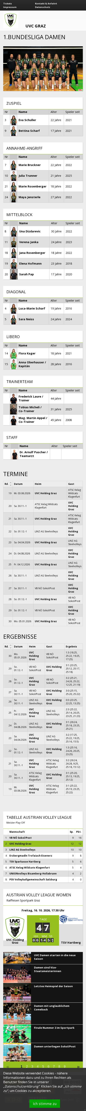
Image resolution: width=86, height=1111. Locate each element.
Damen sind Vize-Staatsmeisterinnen (47, 969)
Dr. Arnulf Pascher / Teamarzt (34, 454)
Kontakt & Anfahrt (46, 3)
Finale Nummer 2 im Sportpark (54, 1027)
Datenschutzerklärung (21, 1086)
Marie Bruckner (30, 165)
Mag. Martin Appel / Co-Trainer (33, 420)
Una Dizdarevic (30, 231)
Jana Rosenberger (32, 253)
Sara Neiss (26, 319)
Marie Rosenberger (32, 186)
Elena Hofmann (30, 263)
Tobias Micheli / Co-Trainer (30, 409)
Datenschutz (42, 7)
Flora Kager (27, 353)
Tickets (7, 3)
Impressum (10, 7)
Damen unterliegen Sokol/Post (55, 1046)
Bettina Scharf (29, 131)
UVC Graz (35, 26)
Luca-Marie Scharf (32, 308)
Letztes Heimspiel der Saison (53, 986)
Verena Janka (28, 242)
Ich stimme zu (45, 1103)
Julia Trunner (28, 176)
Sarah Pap (26, 274)
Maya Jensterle (29, 197)
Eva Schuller (27, 120)
